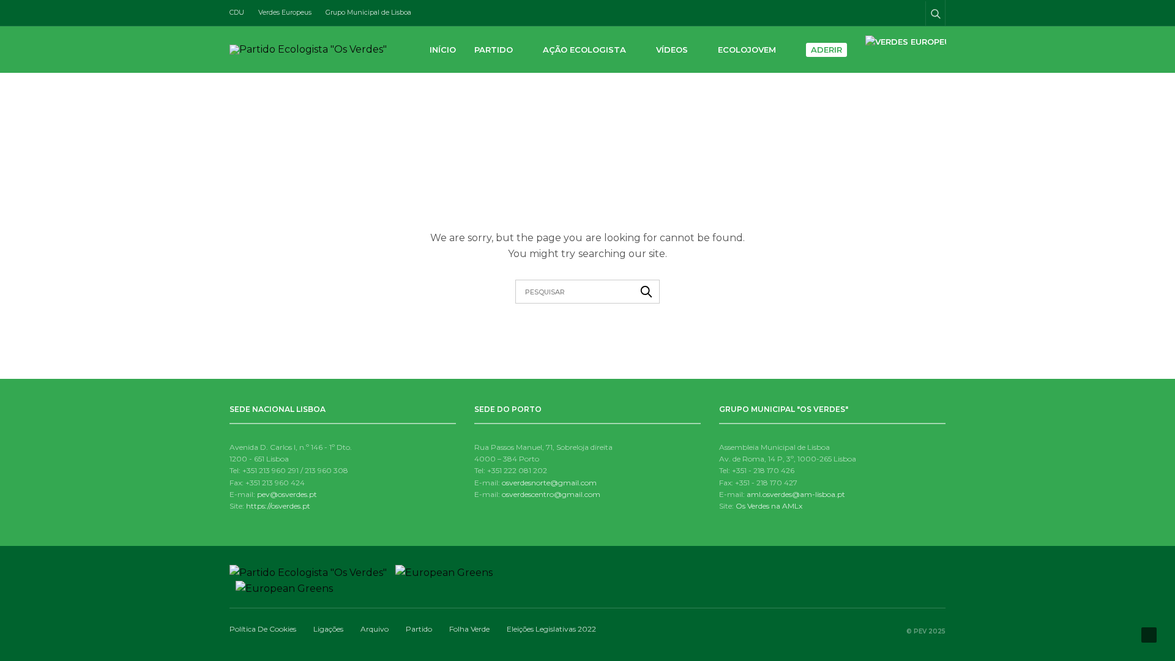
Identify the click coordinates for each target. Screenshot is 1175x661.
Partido (493, 49)
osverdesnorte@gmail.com (549, 482)
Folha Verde (469, 628)
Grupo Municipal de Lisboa (368, 12)
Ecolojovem (747, 49)
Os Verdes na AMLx (769, 505)
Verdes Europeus (284, 12)
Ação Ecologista (584, 49)
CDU (236, 12)
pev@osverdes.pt (287, 494)
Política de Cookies (262, 628)
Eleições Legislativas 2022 (551, 628)
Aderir (826, 49)
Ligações (328, 628)
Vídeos (672, 49)
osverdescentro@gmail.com (551, 494)
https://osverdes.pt (278, 505)
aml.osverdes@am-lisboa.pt (796, 494)
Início (443, 49)
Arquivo (374, 628)
